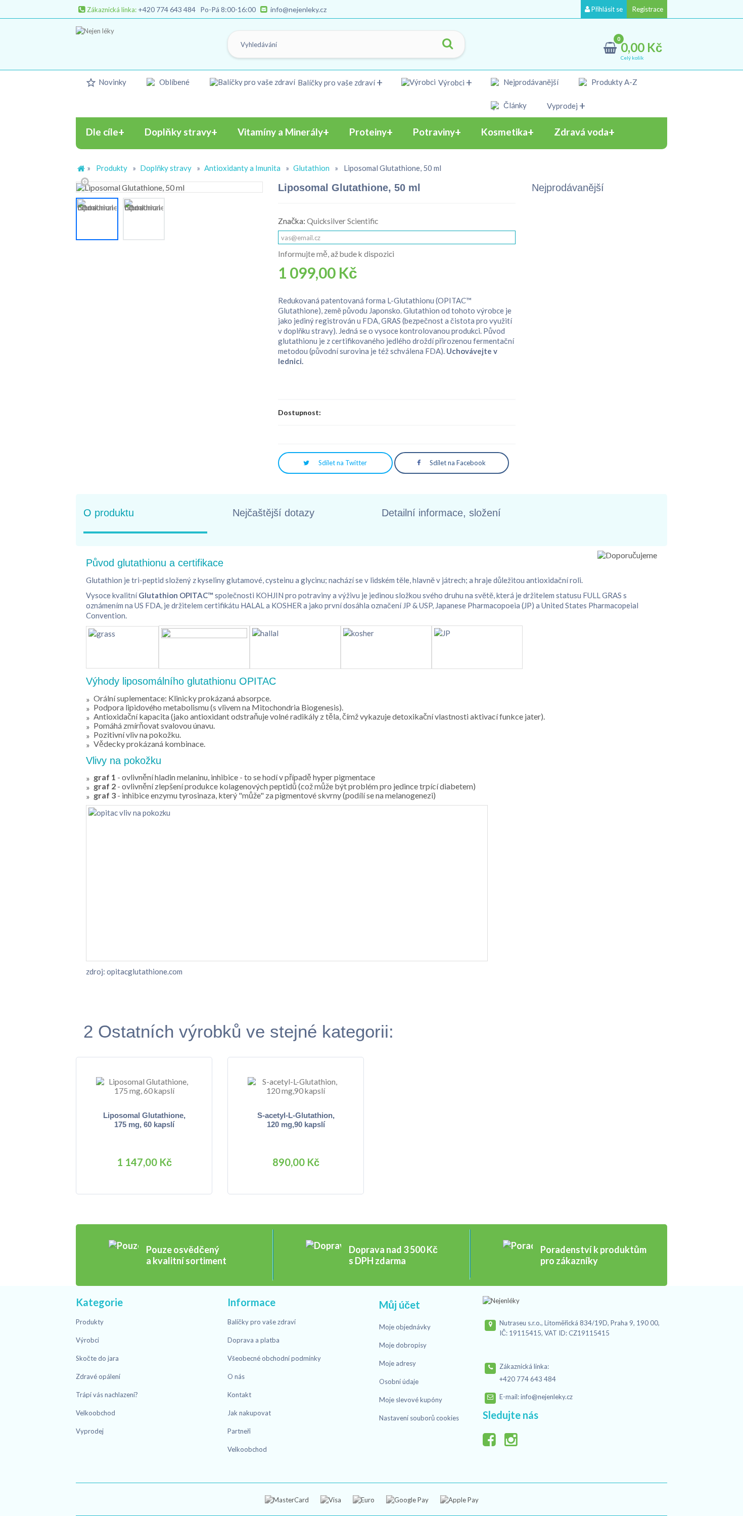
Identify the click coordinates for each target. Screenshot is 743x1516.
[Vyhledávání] (447, 44)
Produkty (111, 167)
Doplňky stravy (166, 167)
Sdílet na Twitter (342, 463)
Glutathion (311, 167)
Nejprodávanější (531, 81)
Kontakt (239, 1395)
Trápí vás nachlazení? (107, 1395)
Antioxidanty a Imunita (242, 167)
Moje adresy (397, 1363)
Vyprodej (562, 105)
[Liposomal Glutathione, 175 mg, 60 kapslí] (144, 1085)
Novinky (112, 81)
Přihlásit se (606, 9)
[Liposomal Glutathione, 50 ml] (97, 219)
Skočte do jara (97, 1358)
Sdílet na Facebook (457, 463)
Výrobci (451, 82)
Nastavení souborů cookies (419, 1418)
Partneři (239, 1431)
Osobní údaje (399, 1381)
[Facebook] (493, 1438)
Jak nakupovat (249, 1413)
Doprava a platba (253, 1340)
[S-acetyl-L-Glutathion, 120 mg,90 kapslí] (296, 1085)
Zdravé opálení (98, 1376)
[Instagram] (514, 1438)
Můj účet (399, 1305)
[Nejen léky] (127, 41)
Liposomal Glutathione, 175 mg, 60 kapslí (144, 1120)
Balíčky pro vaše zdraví (336, 82)
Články (515, 105)
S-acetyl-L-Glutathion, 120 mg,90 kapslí (296, 1120)
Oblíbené (174, 81)
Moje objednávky (405, 1327)
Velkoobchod (95, 1413)
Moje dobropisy (403, 1345)
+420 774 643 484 (167, 9)
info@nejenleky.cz (298, 9)
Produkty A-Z (614, 81)
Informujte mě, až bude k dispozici (336, 253)
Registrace (647, 9)
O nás (236, 1376)
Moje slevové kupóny (410, 1400)
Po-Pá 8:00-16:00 (228, 9)
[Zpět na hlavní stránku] (80, 168)
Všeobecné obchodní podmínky (274, 1358)
